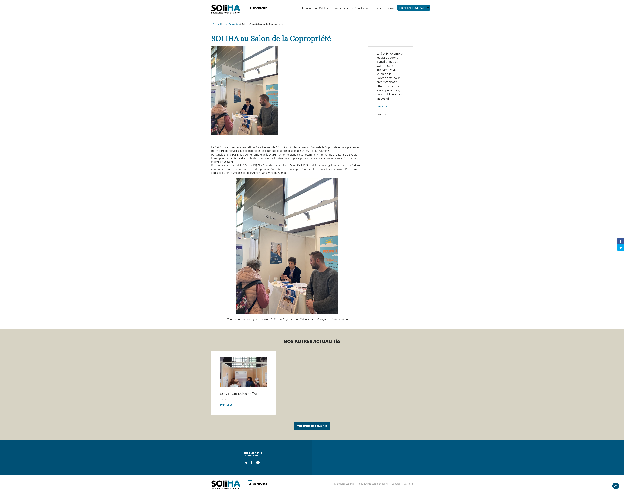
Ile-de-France (257, 8)
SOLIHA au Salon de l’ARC (240, 394)
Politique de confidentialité (373, 483)
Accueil (217, 23)
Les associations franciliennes (352, 8)
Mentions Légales (344, 483)
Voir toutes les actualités (312, 425)
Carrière (408, 483)
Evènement (382, 106)
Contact (395, 483)
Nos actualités (385, 8)
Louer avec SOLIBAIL (412, 8)
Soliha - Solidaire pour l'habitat (225, 9)
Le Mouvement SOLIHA (313, 8)
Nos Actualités (232, 23)
